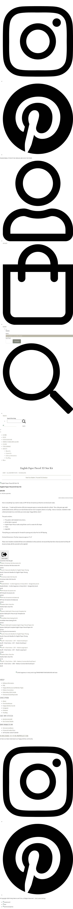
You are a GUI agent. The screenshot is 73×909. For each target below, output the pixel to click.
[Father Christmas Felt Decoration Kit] (10, 563)
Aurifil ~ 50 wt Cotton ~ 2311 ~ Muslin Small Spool (13, 643)
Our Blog (8, 458)
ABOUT (5, 449)
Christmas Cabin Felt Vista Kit (8, 579)
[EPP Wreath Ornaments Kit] (8, 590)
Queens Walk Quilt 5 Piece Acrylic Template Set (12, 613)
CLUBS (5, 444)
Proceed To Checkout (41, 477)
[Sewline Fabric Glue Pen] (7, 604)
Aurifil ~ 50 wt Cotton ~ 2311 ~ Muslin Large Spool (13, 650)
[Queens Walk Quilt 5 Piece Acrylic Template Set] (13, 611)
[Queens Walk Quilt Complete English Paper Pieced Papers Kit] (17, 625)
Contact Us (8, 453)
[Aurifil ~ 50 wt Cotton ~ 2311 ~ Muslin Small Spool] (13, 641)
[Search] (24, 421)
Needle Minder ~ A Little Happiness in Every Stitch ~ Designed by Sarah (19, 586)
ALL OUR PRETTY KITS (12, 472)
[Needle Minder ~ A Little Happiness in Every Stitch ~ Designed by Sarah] (19, 584)
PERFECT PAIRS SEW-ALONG (11, 442)
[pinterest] (38, 154)
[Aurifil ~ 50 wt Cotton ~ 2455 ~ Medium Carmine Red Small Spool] (18, 661)
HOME (4, 435)
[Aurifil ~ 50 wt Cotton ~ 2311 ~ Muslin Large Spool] (14, 647)
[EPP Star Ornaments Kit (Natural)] (9, 597)
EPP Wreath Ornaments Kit (7, 593)
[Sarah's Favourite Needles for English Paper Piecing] (14, 570)
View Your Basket (30, 477)
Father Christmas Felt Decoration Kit (10, 565)
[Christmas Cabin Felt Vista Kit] (8, 577)
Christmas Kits (22, 472)
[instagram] (38, 81)
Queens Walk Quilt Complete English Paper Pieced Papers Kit (16, 627)
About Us (8, 451)
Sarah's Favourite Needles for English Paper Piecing (14, 572)
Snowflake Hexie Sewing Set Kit (8, 620)
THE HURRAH (7, 446)
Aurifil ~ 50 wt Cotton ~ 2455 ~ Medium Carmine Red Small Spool (17, 663)
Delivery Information (11, 455)
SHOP (4, 437)
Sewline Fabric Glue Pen (6, 607)
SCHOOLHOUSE (7, 439)
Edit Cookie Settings (40, 898)
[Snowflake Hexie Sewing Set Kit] (9, 618)
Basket (9, 341)
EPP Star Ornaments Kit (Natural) (9, 600)
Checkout (16, 341)
